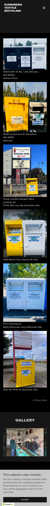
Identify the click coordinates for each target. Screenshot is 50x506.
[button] (44, 7)
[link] (18, 11)
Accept (25, 500)
